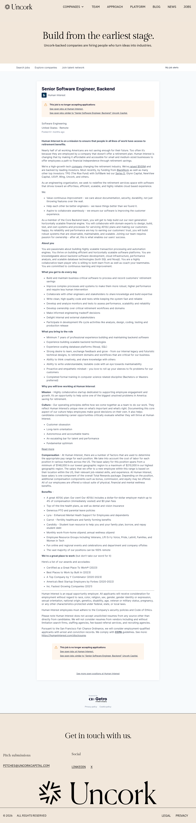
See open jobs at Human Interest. (66, 109)
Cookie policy (105, 706)
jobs (23, 67)
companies (46, 67)
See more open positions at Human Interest (98, 673)
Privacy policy (91, 706)
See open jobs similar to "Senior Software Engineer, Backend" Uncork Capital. (89, 113)
